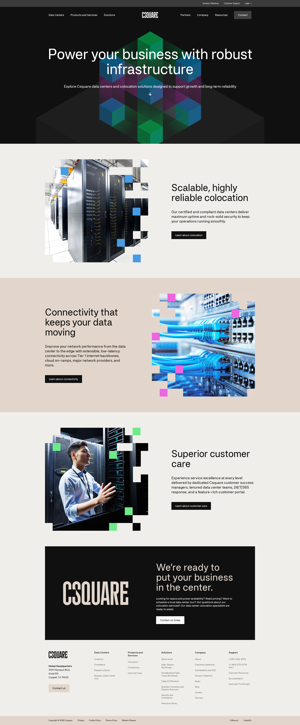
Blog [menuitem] (197, 687)
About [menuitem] (198, 659)
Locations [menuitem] (98, 659)
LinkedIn (247, 720)
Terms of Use (111, 720)
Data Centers (56, 15)
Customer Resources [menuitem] (238, 673)
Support (233, 652)
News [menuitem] (197, 681)
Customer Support (232, 3)
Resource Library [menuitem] (169, 703)
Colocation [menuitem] (133, 662)
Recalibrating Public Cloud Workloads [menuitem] (170, 674)
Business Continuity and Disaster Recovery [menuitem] (172, 688)
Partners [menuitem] (199, 698)
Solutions (109, 15)
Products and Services (83, 15)
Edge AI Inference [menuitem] (170, 681)
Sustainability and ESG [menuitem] (205, 670)
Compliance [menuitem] (99, 664)
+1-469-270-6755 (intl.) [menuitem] (238, 666)
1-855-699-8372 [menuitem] (237, 659)
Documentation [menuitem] (236, 678)
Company (202, 15)
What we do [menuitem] (167, 659)
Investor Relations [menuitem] (203, 675)
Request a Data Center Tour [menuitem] (104, 677)
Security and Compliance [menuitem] (167, 696)
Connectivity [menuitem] (134, 667)
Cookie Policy (95, 720)
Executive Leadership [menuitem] (205, 664)
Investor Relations (211, 3)
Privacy (81, 720)
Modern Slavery (129, 720)
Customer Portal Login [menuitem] (239, 684)
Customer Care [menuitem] (135, 673)
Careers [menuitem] (198, 692)
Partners (185, 15)
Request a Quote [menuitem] (102, 670)
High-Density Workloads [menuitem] (167, 666)
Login (247, 3)
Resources (221, 15)
